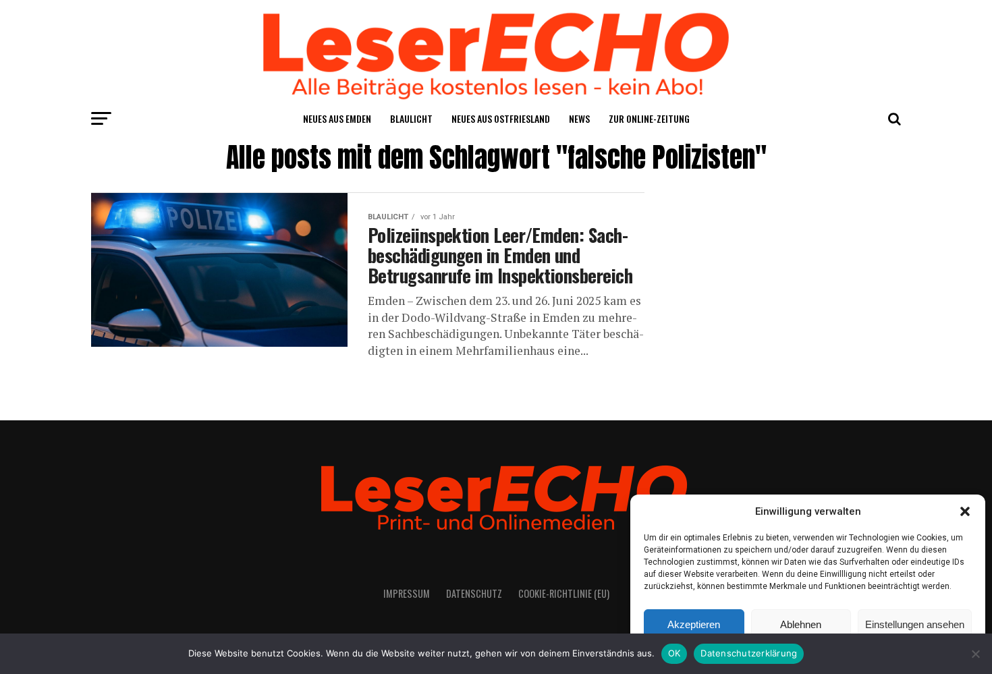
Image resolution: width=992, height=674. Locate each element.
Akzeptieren (693, 624)
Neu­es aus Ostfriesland (500, 118)
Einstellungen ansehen (914, 624)
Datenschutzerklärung (748, 653)
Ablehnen (800, 624)
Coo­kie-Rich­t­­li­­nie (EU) (563, 593)
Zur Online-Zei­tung (649, 118)
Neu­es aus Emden (337, 118)
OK (674, 653)
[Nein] (975, 654)
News (579, 118)
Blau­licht (411, 118)
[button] (965, 511)
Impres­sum (406, 593)
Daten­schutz (474, 593)
